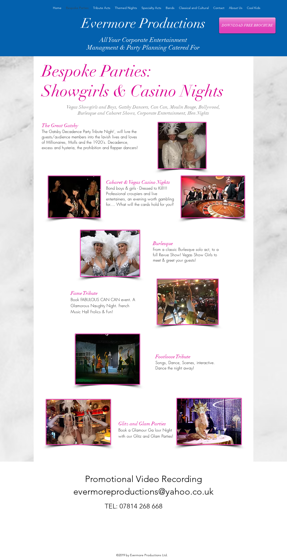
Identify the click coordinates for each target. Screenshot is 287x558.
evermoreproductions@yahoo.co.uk (143, 491)
